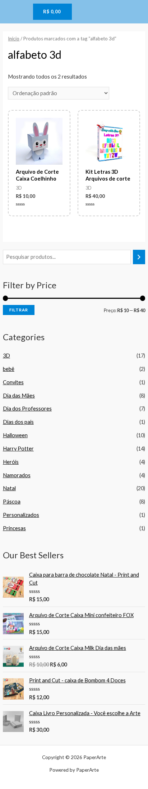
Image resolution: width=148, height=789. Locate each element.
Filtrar (18, 309)
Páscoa (11, 501)
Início (13, 38)
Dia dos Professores (27, 408)
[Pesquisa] (139, 257)
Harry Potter (18, 449)
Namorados (17, 475)
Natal (9, 488)
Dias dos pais (18, 422)
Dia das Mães (19, 396)
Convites (13, 382)
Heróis (11, 462)
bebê (8, 369)
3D (6, 356)
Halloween (15, 435)
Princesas (14, 528)
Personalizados (21, 515)
